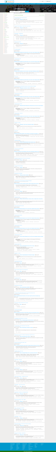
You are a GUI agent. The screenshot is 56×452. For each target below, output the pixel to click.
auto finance (23, 356)
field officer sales (31, 356)
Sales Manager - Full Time (17, 416)
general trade (19, 339)
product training (22, 136)
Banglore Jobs (24, 445)
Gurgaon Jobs (5, 20)
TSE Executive (16, 76)
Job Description (17, 337)
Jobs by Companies (33, 3)
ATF (36, 282)
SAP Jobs (17, 445)
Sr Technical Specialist (17, 49)
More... (11, 449)
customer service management (36, 315)
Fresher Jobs (11, 447)
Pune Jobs (24, 448)
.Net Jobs (17, 446)
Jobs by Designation (27, 3)
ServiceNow (17, 282)
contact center (34, 249)
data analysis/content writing (23, 155)
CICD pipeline (40, 282)
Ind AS (42, 274)
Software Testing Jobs (6, 35)
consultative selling (20, 22)
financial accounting (18, 274)
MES (32, 429)
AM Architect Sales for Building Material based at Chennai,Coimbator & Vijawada (25, 86)
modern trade (17, 348)
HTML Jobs (17, 448)
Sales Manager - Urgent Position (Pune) (19, 384)
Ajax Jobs (5, 30)
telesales (18, 65)
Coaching (22, 412)
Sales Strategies (31, 437)
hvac (20, 46)
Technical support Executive (18, 225)
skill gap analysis (42, 136)
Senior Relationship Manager (18, 261)
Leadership (40, 437)
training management (27, 136)
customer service (29, 22)
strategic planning (29, 389)
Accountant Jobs (5, 44)
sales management (25, 389)
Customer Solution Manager (18, 309)
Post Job (43, 3)
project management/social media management (32, 155)
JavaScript (24, 30)
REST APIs (38, 30)
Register (35, 445)
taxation (22, 274)
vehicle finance (27, 356)
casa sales (20, 258)
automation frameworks (21, 282)
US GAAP (32, 274)
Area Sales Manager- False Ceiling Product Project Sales (21, 325)
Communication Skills (39, 372)
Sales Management (18, 437)
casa (26, 258)
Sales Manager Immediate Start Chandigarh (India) (21, 392)
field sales (17, 194)
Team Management (27, 437)
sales (16, 22)
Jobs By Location (5, 13)
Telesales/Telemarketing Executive (19, 68)
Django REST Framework (28, 30)
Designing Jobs (5, 31)
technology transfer (40, 83)
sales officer (35, 356)
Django (19, 30)
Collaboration (35, 428)
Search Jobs (10, 3)
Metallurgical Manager (17, 140)
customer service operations (25, 315)
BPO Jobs (11, 445)
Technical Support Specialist (18, 93)
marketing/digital (17, 155)
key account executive (26, 348)
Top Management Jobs (6, 25)
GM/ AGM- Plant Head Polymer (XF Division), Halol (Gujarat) (22, 158)
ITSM (25, 282)
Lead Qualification (22, 372)
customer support (23, 100)
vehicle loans (20, 356)
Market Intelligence (39, 428)
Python (16, 30)
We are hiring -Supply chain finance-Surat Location (21, 302)
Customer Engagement (22, 428)
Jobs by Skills (38, 3)
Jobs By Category (5, 22)
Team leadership (25, 412)
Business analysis (29, 412)
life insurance (17, 298)
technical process (19, 100)
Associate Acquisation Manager (18, 165)
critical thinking (20, 389)
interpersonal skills (37, 22)
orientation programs (18, 137)
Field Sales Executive (17, 189)
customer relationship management (35, 389)
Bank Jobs (11, 448)
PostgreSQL (21, 30)
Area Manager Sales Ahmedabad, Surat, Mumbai (20, 318)
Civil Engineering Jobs (6, 43)
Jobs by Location (15, 3)
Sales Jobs (11, 446)
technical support (29, 83)
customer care (18, 249)
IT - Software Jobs (6, 26)
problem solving (17, 154)
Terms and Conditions (31, 446)
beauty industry (21, 348)
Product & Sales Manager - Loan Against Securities (21, 376)
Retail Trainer (16, 130)
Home (6, 3)
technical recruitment (19, 222)
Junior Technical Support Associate (19, 205)
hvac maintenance (18, 46)
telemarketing (37, 249)
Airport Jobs (5, 40)
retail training (17, 136)
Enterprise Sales (22, 437)
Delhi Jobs (5, 16)
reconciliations (35, 274)
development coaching (32, 136)
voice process (21, 65)
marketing (21, 154)
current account (21, 170)
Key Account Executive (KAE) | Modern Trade (20, 342)
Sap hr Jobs (5, 34)
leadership (41, 22)
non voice (21, 83)
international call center (19, 250)
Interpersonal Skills (18, 373)
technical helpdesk (25, 83)
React (32, 30)
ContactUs (30, 449)
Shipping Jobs (5, 51)
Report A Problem (30, 448)
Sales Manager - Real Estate (18, 359)
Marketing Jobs (5, 50)
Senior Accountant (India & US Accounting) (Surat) (21, 269)
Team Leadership (22, 429)
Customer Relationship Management (28, 372)
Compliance (22, 413)
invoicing (24, 274)
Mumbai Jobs (24, 447)
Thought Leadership (18, 429)
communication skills (41, 154)
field (27, 258)
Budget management (18, 413)
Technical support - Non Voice (18, 113)
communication (33, 22)
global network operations (19, 315)
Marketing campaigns (34, 412)
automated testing (29, 282)
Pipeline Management (31, 428)
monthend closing (39, 274)
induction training (37, 136)
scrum (34, 282)
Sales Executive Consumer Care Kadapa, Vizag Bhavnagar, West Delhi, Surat (24, 334)
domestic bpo (26, 249)
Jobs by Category (21, 3)
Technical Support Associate (18, 103)
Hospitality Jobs (5, 47)
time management (25, 154)
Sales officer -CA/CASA (17, 122)
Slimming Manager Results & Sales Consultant (20, 17)
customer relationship (25, 250)
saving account (17, 170)
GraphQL (40, 30)
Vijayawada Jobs (6, 19)
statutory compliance (28, 274)
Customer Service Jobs (6, 39)
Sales (4, 28)
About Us (29, 445)
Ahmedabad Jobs (6, 17)
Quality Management (36, 429)
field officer (38, 356)
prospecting (22, 396)
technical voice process (34, 83)
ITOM (37, 282)
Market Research (35, 372)
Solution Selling (26, 428)
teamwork (28, 154)
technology (18, 83)
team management (24, 22)
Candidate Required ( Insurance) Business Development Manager (23, 180)
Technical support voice (17, 58)
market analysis (39, 396)
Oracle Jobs (17, 447)
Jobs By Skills (5, 29)
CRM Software (22, 373)
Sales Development (18, 372)
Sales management (39, 412)
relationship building (26, 396)
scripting (32, 282)
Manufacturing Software (27, 429)
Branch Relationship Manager (18, 173)
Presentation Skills (40, 429)
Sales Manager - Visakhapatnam (18, 33)
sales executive (42, 356)
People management (18, 412)
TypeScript (35, 30)
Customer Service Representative (18, 148)
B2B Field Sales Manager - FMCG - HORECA (20, 399)
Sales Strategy (17, 428)
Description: (17, 328)
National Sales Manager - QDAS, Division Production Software (22, 423)
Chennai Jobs (24, 446)
